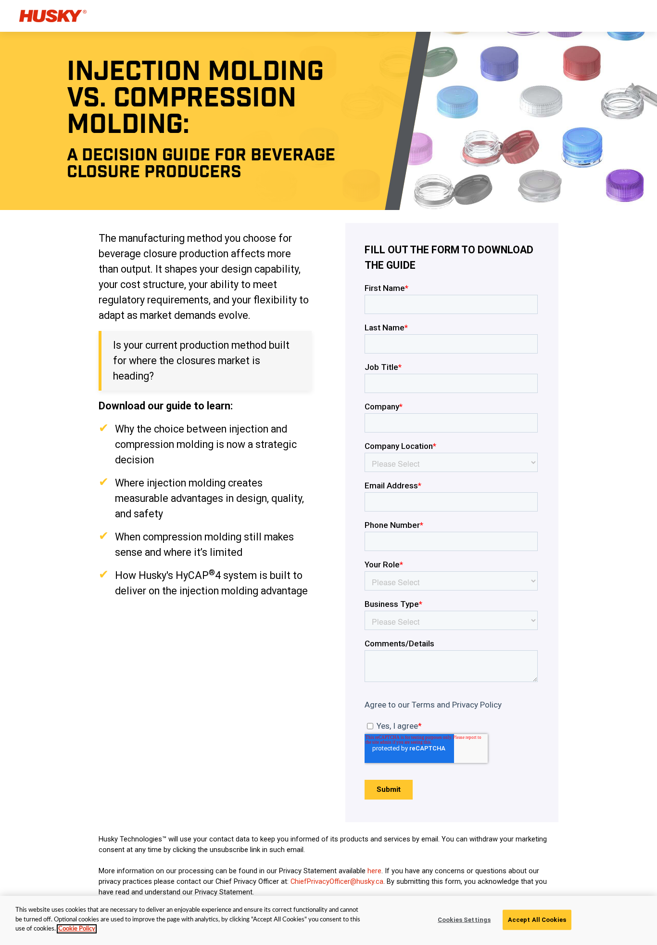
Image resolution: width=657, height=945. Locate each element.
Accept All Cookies (537, 919)
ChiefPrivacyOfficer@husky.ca (337, 881)
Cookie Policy (76, 929)
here (374, 870)
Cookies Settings (464, 919)
